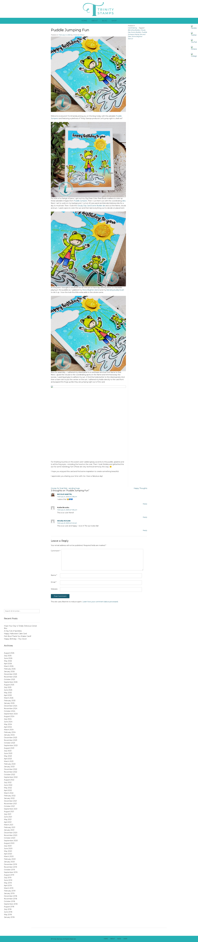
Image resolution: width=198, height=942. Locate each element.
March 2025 (8, 698)
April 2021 (8, 822)
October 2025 (9, 679)
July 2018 (7, 909)
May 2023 (8, 756)
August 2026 (9, 653)
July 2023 (7, 751)
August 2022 (9, 780)
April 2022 (8, 790)
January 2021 (9, 830)
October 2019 (9, 870)
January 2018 (9, 917)
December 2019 (10, 864)
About (95, 21)
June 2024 (8, 722)
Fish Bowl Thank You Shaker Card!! (17, 636)
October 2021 (9, 806)
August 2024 (9, 716)
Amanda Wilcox (78, 35)
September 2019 (10, 872)
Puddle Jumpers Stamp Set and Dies (137, 34)
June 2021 (8, 817)
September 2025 (10, 682)
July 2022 (7, 782)
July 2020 (8, 846)
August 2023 (9, 748)
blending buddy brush (115, 290)
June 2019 (8, 880)
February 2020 (10, 859)
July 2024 (8, 719)
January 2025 (9, 703)
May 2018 (8, 915)
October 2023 (9, 743)
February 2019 (9, 891)
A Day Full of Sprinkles (13, 631)
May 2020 (8, 851)
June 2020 (8, 848)
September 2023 (11, 745)
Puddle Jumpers (80, 201)
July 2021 (7, 814)
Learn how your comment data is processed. (100, 602)
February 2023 (9, 764)
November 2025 (10, 677)
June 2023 (8, 753)
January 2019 (9, 893)
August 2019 (9, 875)
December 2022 (10, 769)
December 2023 (10, 738)
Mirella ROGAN (63, 521)
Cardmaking (132, 28)
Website (54, 589)
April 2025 (8, 695)
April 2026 (8, 664)
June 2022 (8, 785)
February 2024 (10, 732)
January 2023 (9, 767)
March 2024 (9, 730)
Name (54, 575)
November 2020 (10, 835)
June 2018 (8, 912)
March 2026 (8, 666)
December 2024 (10, 706)
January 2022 (9, 798)
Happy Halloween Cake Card (15, 634)
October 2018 (9, 901)
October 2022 (9, 774)
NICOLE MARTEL (64, 494)
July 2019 (7, 878)
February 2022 (9, 796)
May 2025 (8, 693)
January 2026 (9, 671)
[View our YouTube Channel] (139, 938)
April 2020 (8, 854)
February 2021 (9, 827)
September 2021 (10, 809)
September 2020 (11, 841)
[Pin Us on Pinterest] (145, 938)
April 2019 (8, 885)
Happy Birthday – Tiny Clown (15, 639)
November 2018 (10, 899)
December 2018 (10, 896)
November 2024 (10, 708)
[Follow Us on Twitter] (136, 938)
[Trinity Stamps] (99, 9)
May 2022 (8, 788)
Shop (114, 21)
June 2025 (8, 690)
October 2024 (9, 711)
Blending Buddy (134, 30)
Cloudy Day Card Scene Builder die (91, 206)
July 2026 (7, 656)
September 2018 (11, 904)
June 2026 (8, 658)
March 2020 (9, 856)
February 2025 (9, 701)
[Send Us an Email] (130, 938)
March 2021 (8, 825)
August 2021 (9, 811)
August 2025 (9, 685)
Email (53, 582)
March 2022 (8, 793)
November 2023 (10, 740)
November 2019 (10, 867)
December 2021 (10, 801)
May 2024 (8, 724)
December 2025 (10, 674)
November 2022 (10, 772)
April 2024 (8, 727)
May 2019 (8, 883)
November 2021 (10, 804)
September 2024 (11, 714)
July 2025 (7, 687)
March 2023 (8, 761)
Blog (104, 21)
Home (84, 21)
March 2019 (8, 888)
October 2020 (9, 838)
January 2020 (9, 862)
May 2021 (8, 819)
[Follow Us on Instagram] (142, 938)
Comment (55, 551)
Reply (145, 504)
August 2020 (9, 843)
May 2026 (8, 661)
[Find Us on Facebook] (133, 938)
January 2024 (9, 735)
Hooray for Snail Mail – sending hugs (65, 488)
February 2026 (9, 669)
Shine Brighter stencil (91, 290)
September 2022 (11, 777)
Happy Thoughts (140, 488)
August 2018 (9, 907)
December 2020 (10, 833)
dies (123, 201)
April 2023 (8, 759)
